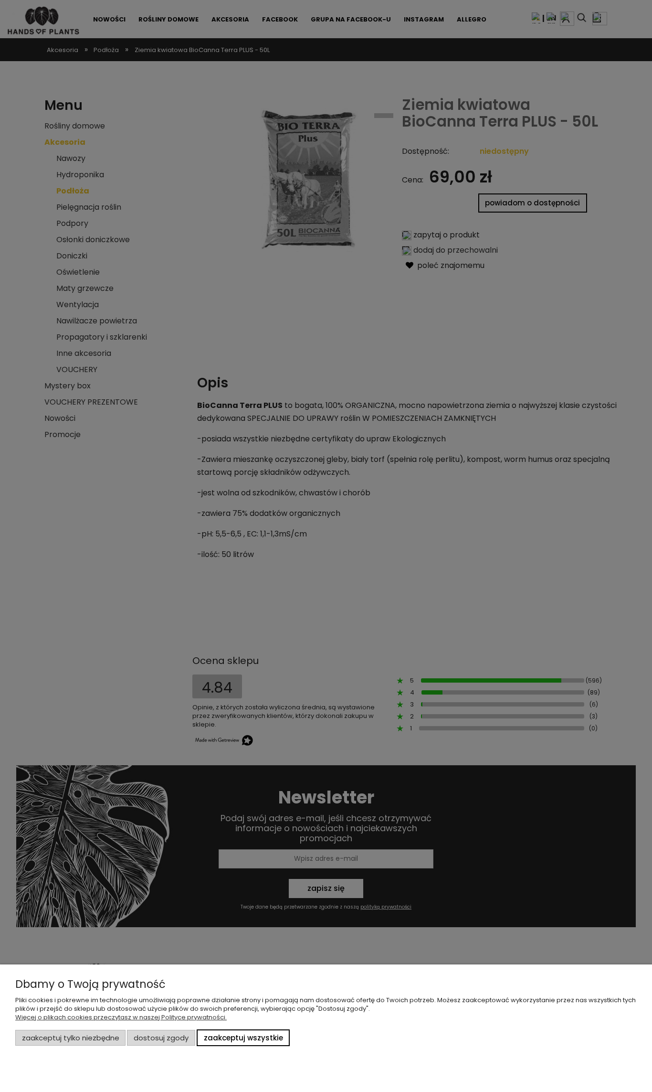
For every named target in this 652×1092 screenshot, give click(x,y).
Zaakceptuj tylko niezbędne (70, 1038)
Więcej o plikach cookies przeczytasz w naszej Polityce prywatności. (121, 1017)
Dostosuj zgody (161, 1038)
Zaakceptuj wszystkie (243, 1038)
